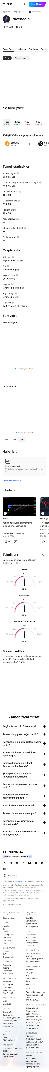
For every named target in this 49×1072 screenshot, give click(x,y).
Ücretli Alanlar (8, 1057)
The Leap (30, 945)
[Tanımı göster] (17, 173)
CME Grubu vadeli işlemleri (33, 954)
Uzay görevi (31, 972)
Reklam (29, 1056)
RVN (5, 518)
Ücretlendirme (32, 921)
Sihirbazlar (7, 1051)
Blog (27, 975)
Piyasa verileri (31, 924)
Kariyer (29, 981)
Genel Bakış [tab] (8, 49)
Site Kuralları (8, 1023)
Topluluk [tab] (33, 49)
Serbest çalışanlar (10, 1054)
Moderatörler (8, 1026)
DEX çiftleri (7, 940)
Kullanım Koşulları (33, 1008)
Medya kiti (30, 984)
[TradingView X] (4, 863)
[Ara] (24, 4)
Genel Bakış (31, 934)
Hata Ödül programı (34, 1025)
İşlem (5, 1034)
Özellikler (29, 918)
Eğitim (5, 1037)
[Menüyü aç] (3, 4)
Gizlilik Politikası (32, 1014)
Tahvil (5, 932)
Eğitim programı (32, 1067)
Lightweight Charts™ (34, 1042)
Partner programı (33, 1064)
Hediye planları (32, 926)
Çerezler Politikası (33, 1017)
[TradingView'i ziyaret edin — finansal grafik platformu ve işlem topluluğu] (13, 108)
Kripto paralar (8, 934)
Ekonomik (7, 965)
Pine (4, 943)
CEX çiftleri (7, 937)
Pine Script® (8, 993)
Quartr (28, 899)
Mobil (5, 1001)
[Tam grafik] (44, 58)
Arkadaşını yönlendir (11, 1018)
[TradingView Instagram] (23, 863)
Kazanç (6, 968)
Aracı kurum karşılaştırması (32, 941)
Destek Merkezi (32, 978)
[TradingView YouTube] (17, 863)
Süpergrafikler (9, 918)
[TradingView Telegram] (36, 863)
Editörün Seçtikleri (10, 1040)
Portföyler (7, 982)
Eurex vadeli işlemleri (34, 959)
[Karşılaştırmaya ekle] (29, 144)
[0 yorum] (15, 541)
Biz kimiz (29, 970)
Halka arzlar (8, 973)
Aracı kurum (31, 937)
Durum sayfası (32, 1028)
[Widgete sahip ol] (43, 554)
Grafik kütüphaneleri (34, 1039)
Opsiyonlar (7, 987)
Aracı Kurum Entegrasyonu (31, 1059)
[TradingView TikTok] (42, 863)
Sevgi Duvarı (8, 1015)
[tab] (7, 58)
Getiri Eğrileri (8, 984)
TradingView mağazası (35, 992)
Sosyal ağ (7, 1012)
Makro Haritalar (9, 990)
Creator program (10, 1020)
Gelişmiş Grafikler (33, 1045)
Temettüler (7, 971)
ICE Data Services (20, 881)
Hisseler (6, 926)
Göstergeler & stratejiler (13, 1048)
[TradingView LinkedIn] (29, 863)
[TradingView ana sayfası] (9, 4)
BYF (4, 929)
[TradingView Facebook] (11, 863)
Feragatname (31, 1011)
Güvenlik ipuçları (33, 1022)
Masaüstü (7, 1004)
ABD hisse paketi (33, 961)
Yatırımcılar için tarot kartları (34, 996)
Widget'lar (30, 1036)
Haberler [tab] (22, 49)
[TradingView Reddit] (4, 869)
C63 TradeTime (32, 1000)
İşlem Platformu (32, 1048)
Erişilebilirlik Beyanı (34, 1019)
